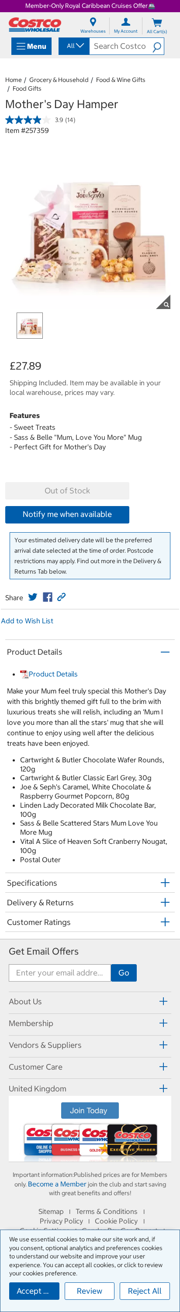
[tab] (90, 1001)
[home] (35, 24)
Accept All (35, 1291)
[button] (158, 46)
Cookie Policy (116, 1221)
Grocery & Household (59, 80)
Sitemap (51, 1211)
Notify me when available (67, 514)
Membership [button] (31, 1023)
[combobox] (73, 46)
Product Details (53, 674)
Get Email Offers (44, 951)
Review (89, 1291)
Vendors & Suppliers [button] (45, 1045)
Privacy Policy (61, 1221)
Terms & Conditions (107, 1211)
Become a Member (57, 1183)
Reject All (145, 1291)
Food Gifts (27, 88)
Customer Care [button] (35, 1067)
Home (13, 80)
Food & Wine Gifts (120, 80)
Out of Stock (67, 491)
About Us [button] (25, 1001)
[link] (33, 597)
